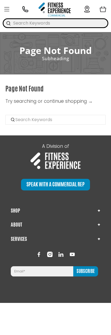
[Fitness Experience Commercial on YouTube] (72, 254)
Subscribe (86, 271)
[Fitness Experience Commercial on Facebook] (38, 254)
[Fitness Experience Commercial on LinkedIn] (61, 254)
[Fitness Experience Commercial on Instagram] (50, 254)
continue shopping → (68, 101)
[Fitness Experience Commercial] (55, 9)
